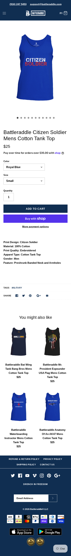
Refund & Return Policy (24, 459)
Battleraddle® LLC (39, 509)
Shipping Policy (26, 464)
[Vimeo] (35, 476)
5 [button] (32, 118)
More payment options (35, 226)
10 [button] (50, 118)
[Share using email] (47, 295)
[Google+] (57, 476)
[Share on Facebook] (17, 295)
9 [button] (46, 118)
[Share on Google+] (39, 295)
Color (6, 161)
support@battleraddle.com (46, 4)
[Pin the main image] (30, 295)
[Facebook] (20, 476)
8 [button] (42, 118)
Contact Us (47, 464)
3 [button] (24, 118)
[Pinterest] (49, 476)
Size (5, 175)
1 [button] (17, 118)
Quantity (7, 190)
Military (17, 288)
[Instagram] (42, 476)
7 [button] (39, 118)
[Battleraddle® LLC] (35, 13)
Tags (6, 288)
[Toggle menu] (4, 13)
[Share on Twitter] (23, 295)
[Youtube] (27, 476)
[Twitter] (13, 476)
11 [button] (53, 118)
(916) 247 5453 (18, 4)
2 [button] (21, 118)
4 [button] (28, 118)
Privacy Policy (52, 459)
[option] (35, 68)
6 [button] (35, 118)
